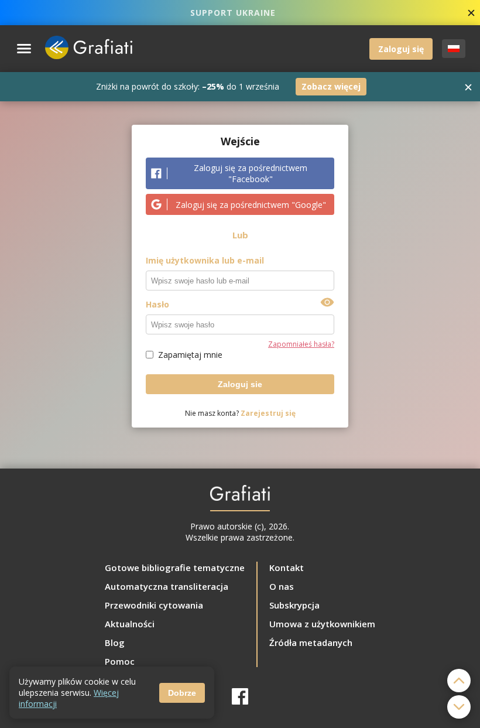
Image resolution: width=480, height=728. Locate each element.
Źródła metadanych (310, 642)
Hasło (157, 304)
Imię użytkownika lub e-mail (205, 260)
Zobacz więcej (331, 86)
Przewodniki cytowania (154, 605)
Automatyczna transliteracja (166, 586)
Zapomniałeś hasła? (301, 344)
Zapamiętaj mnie (190, 354)
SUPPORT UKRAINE (233, 12)
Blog (115, 642)
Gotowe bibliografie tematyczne (175, 567)
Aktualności (130, 624)
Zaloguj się (401, 48)
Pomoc (120, 661)
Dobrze (182, 693)
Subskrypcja (294, 605)
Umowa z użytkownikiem (322, 624)
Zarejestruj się (268, 413)
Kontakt (286, 567)
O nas (281, 586)
